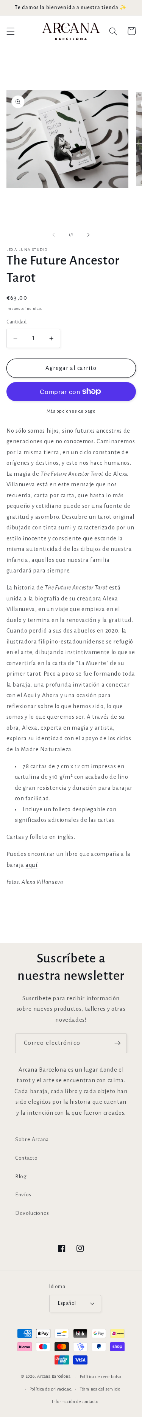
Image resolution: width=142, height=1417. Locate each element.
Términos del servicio (100, 1389)
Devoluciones (32, 1213)
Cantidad (16, 322)
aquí (31, 865)
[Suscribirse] (117, 1043)
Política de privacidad (51, 1389)
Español (67, 1303)
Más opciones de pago (71, 411)
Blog (21, 1176)
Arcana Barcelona (53, 1376)
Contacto (26, 1158)
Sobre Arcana (32, 1139)
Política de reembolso (100, 1376)
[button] (10, 31)
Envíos (23, 1194)
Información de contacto (75, 1401)
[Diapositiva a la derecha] (88, 234)
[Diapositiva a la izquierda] (53, 234)
